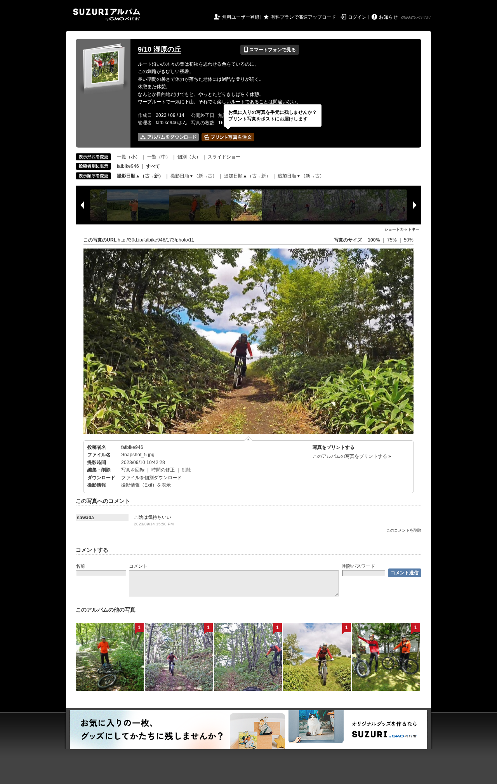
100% (374, 240)
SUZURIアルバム (106, 14)
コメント (138, 566)
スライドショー (224, 157)
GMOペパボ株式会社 (416, 18)
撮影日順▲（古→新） (140, 176)
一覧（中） (158, 157)
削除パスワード (358, 566)
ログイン (357, 17)
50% (409, 240)
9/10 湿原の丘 (159, 49)
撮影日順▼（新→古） (193, 176)
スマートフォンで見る (269, 50)
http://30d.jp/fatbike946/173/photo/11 (156, 240)
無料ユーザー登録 (240, 17)
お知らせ (388, 17)
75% (392, 240)
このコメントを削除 (403, 530)
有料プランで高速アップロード (303, 17)
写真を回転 (132, 470)
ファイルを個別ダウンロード (151, 477)
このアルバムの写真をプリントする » (352, 456)
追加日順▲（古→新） (247, 176)
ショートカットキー (401, 229)
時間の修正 (163, 470)
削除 (186, 470)
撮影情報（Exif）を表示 (146, 485)
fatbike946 (128, 166)
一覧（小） (128, 157)
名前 (80, 566)
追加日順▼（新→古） (301, 176)
